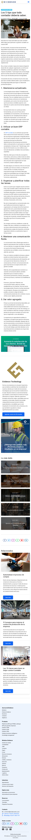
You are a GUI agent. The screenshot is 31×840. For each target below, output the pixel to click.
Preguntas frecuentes (7, 804)
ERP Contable (9, 132)
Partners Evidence (6, 712)
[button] (5, 540)
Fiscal (3, 752)
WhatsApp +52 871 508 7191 (12, 815)
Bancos (4, 765)
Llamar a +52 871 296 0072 (11, 813)
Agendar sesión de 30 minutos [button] (13, 414)
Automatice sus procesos (8, 792)
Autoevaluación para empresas (9, 794)
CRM (3, 746)
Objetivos (4, 717)
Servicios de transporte (7, 786)
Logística (4, 773)
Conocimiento (5, 800)
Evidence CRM (5, 727)
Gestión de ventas (6, 742)
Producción (5, 769)
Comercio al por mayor (7, 784)
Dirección (4, 761)
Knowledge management (8, 735)
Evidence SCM (5, 729)
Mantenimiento (5, 771)
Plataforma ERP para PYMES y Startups (11, 724)
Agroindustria (5, 782)
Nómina (4, 758)
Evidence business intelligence (9, 733)
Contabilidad (5, 744)
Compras (4, 748)
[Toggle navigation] (28, 1)
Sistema (4, 763)
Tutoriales (4, 802)
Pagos (3, 750)
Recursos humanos (7, 754)
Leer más (8, 597)
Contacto (4, 715)
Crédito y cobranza (6, 759)
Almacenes (5, 756)
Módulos (4, 710)
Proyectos (4, 767)
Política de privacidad (15, 834)
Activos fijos (5, 775)
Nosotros (4, 714)
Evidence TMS (5, 731)
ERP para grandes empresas (9, 725)
